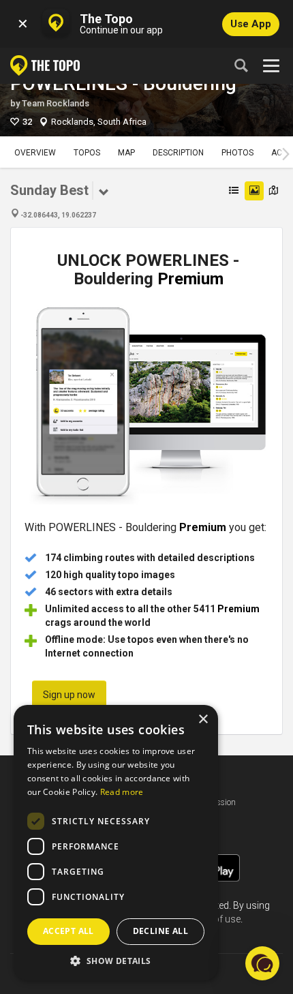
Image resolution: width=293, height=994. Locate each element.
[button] (115, 960)
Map (126, 152)
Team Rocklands (55, 103)
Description (178, 152)
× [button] (203, 719)
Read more (122, 792)
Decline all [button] (160, 931)
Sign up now (69, 694)
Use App (250, 24)
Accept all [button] (68, 931)
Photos (237, 152)
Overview (35, 152)
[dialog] (116, 842)
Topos (87, 152)
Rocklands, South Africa (98, 121)
